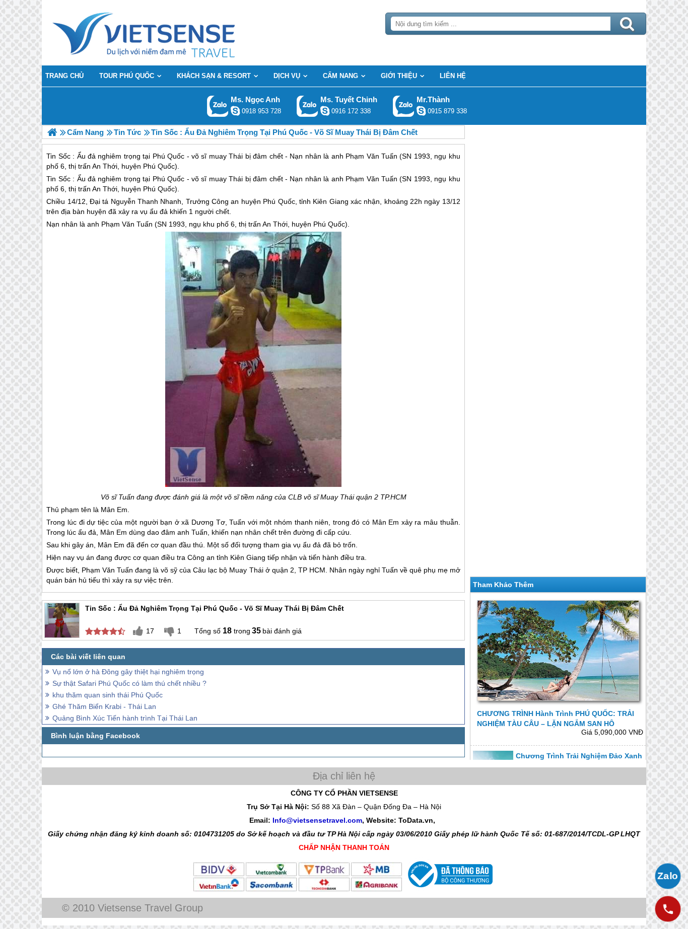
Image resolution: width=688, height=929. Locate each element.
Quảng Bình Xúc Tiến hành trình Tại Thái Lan (124, 718)
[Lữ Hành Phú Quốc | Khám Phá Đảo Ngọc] (52, 132)
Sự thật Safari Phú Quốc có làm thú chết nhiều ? (129, 683)
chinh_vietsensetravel (325, 111)
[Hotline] (667, 908)
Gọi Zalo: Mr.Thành (403, 106)
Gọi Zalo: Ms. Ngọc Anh (218, 106)
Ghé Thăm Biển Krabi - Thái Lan (104, 706)
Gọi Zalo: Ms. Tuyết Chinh (307, 106)
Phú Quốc (168, 179)
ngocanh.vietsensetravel (235, 111)
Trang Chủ (169, 32)
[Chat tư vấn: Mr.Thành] (421, 111)
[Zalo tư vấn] (667, 876)
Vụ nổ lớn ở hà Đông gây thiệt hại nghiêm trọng (128, 672)
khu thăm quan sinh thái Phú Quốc (107, 695)
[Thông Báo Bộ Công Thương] (449, 890)
